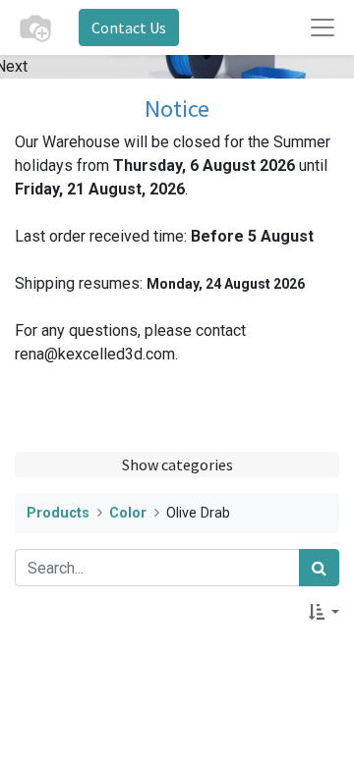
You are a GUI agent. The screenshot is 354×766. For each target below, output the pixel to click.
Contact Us (128, 27)
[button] (324, 611)
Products (58, 513)
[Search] (319, 567)
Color (128, 513)
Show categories (177, 464)
